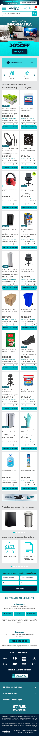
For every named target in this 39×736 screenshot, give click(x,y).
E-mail (19, 614)
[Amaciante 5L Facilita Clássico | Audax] (10, 460)
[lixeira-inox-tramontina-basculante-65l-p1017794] (28, 519)
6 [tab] (25, 567)
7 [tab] (27, 567)
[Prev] (4, 75)
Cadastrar (19, 588)
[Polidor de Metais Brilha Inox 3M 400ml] (28, 460)
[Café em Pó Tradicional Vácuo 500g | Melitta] (10, 340)
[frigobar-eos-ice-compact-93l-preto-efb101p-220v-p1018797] (11, 519)
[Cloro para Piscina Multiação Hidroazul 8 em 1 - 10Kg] (28, 380)
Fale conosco (31, 614)
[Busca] (34, 13)
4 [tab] (22, 533)
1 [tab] (14, 533)
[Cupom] (19, 2)
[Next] (34, 75)
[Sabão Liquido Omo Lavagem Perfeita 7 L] (28, 99)
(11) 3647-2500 (19, 641)
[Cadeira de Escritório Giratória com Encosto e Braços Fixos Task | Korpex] (28, 260)
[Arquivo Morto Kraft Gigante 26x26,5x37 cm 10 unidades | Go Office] (10, 300)
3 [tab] (19, 533)
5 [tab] (25, 533)
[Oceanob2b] (14, 8)
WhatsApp (7, 614)
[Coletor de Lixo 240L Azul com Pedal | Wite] (28, 300)
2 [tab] (17, 533)
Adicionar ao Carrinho (10, 127)
